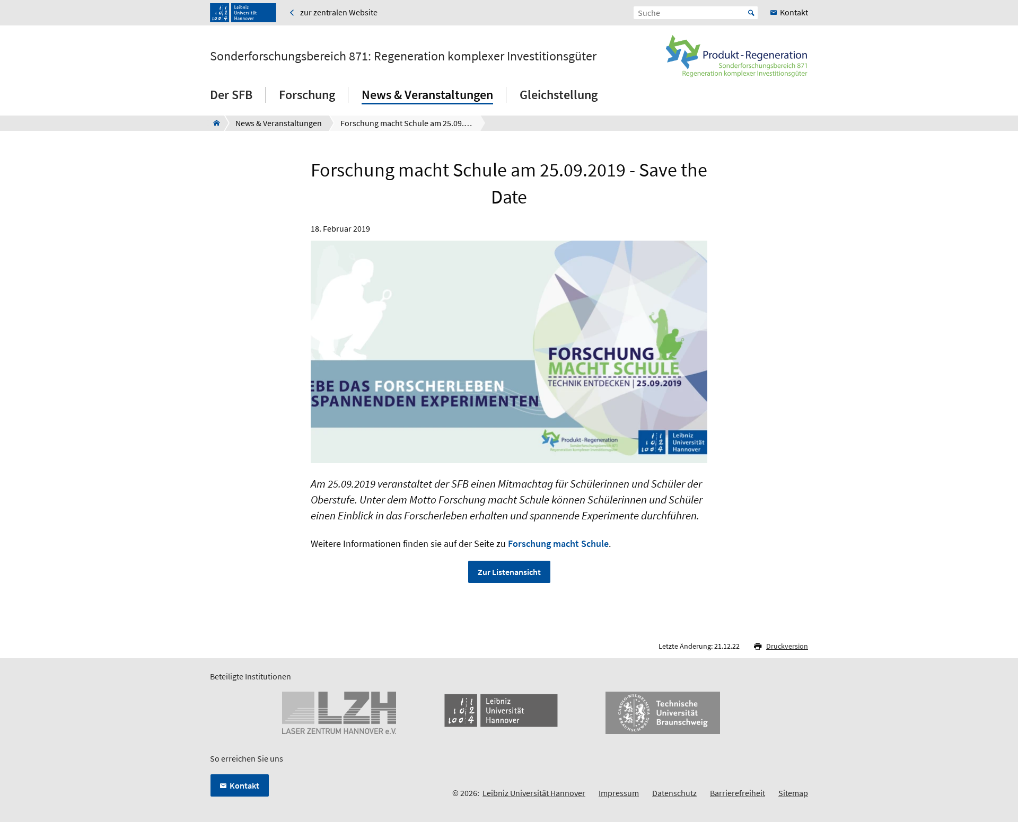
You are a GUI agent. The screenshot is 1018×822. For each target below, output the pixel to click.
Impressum (619, 793)
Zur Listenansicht (509, 572)
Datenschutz (674, 793)
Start (751, 12)
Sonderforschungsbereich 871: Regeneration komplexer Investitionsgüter (403, 56)
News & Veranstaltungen (427, 94)
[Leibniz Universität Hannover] (243, 12)
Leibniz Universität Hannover (533, 793)
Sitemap (793, 793)
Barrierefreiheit (737, 793)
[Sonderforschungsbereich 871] (213, 123)
